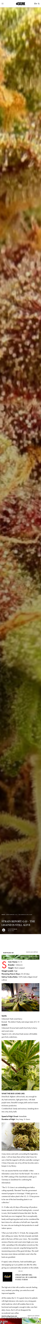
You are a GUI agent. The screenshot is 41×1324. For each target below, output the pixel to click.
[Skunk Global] (20, 3)
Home (3, 914)
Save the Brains (13, 929)
